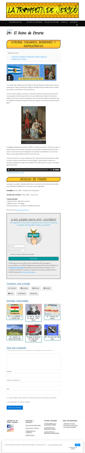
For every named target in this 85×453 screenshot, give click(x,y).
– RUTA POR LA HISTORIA (70, 425)
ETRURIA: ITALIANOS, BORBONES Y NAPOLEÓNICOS (29, 57)
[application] (33, 169)
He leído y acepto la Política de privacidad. (22, 254)
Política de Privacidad (16, 268)
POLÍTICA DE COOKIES (32, 428)
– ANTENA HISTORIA (69, 423)
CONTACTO (64, 22)
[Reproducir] (9, 170)
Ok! (77, 444)
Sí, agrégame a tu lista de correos (19, 402)
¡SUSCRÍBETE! (74, 22)
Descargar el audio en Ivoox (15, 172)
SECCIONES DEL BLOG (15, 22)
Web (8, 389)
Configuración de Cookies (73, 448)
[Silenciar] (53, 170)
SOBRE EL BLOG (30, 435)
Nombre (9, 371)
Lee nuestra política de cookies (55, 444)
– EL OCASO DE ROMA (69, 427)
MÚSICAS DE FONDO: (19, 59)
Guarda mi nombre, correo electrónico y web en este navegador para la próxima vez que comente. (33, 397)
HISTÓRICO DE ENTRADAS (34, 22)
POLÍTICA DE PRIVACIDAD (33, 425)
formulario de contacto (28, 272)
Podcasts (9, 30)
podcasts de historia (22, 210)
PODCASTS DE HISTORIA (51, 22)
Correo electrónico (14, 380)
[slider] (57, 169)
